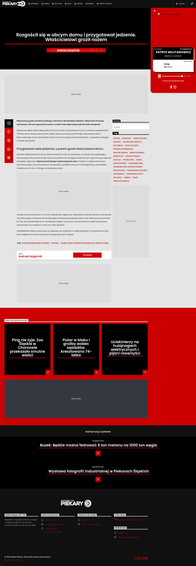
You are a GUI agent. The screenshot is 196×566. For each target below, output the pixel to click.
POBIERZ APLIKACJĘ (105, 3)
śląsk (135, 177)
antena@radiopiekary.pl (91, 524)
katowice (118, 145)
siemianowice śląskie (137, 170)
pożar (139, 160)
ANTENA (46, 3)
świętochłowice (121, 181)
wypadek (118, 177)
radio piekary (120, 163)
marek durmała (137, 153)
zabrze (127, 177)
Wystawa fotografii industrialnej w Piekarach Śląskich (98, 471)
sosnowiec (119, 174)
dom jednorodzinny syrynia (35, 243)
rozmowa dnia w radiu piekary (128, 167)
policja (117, 160)
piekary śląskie (133, 156)
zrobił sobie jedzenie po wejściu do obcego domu (84, 243)
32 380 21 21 (49, 520)
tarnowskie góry (134, 174)
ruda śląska (119, 170)
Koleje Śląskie (131, 145)
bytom (117, 138)
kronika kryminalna (123, 149)
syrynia (55, 243)
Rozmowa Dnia (136, 163)
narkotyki (119, 156)
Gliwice (117, 142)
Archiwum (87, 255)
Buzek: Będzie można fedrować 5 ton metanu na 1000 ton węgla (98, 445)
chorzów (126, 138)
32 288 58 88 (123, 533)
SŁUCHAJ (182, 3)
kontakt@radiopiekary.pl (55, 524)
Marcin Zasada (121, 153)
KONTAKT (91, 3)
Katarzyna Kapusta (132, 142)
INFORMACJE (35, 3)
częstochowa (140, 138)
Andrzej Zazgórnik (68, 50)
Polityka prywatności (14, 560)
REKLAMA (80, 3)
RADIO (69, 3)
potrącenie (128, 160)
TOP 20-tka (58, 3)
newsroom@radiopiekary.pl (129, 537)
